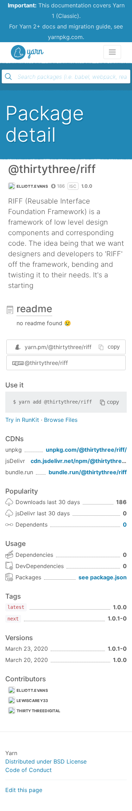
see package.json (102, 577)
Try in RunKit (22, 419)
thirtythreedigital (38, 710)
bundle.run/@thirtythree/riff (88, 472)
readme (34, 309)
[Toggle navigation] (112, 52)
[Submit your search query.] (8, 76)
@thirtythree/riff (46, 362)
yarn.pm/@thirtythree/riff (58, 346)
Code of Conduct (28, 769)
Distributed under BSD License (46, 761)
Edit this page (23, 789)
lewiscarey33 (32, 700)
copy (114, 347)
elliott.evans (32, 186)
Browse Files (60, 419)
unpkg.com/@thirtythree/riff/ (86, 449)
